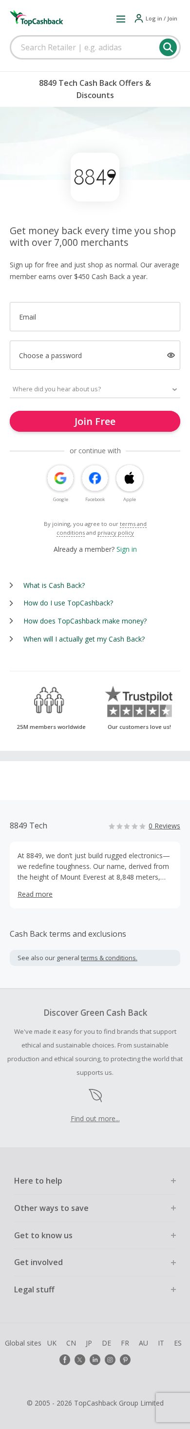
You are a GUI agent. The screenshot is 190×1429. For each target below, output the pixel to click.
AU (143, 1343)
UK (52, 1343)
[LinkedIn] (95, 1359)
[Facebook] (64, 1359)
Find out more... (95, 1118)
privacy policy (115, 532)
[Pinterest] (125, 1359)
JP (89, 1343)
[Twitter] (80, 1359)
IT (161, 1343)
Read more (35, 894)
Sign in (126, 549)
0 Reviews (164, 825)
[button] (121, 18)
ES (178, 1343)
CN (71, 1343)
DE (106, 1343)
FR (125, 1343)
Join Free (95, 421)
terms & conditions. (109, 957)
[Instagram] (110, 1359)
